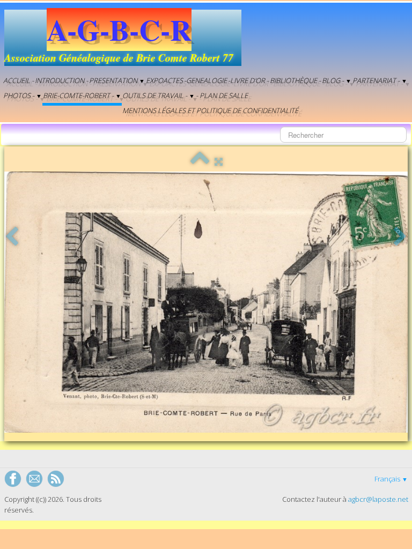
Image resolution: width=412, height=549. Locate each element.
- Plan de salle (222, 95)
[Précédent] (11, 237)
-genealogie (205, 80)
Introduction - (61, 80)
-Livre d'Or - (248, 80)
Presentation (117, 80)
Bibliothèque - (295, 80)
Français (391, 479)
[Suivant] (400, 237)
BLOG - (336, 80)
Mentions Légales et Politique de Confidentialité (210, 110)
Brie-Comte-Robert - (82, 95)
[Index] (199, 161)
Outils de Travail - (158, 95)
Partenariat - (379, 80)
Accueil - (18, 80)
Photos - (22, 95)
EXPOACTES (164, 80)
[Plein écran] (219, 161)
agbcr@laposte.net (378, 499)
